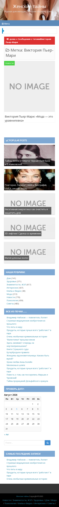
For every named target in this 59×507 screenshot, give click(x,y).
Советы (10, 303)
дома (12, 39)
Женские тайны (29, 6)
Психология (12, 300)
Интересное (12, 287)
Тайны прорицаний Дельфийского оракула (27, 381)
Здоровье (11, 281)
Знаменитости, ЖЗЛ (16, 284)
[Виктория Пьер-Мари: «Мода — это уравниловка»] (29, 87)
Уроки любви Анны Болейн (19, 362)
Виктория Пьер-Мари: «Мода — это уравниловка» (29, 118)
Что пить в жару (14, 327)
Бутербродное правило (18, 352)
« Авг (6, 434)
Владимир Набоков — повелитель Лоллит (27, 317)
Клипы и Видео (14, 291)
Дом (9, 278)
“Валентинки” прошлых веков (21, 339)
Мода (9, 294)
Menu (7, 23)
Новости (9, 63)
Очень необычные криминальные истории (27, 336)
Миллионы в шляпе (16, 365)
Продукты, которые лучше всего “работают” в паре (29, 30)
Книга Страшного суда (17, 349)
